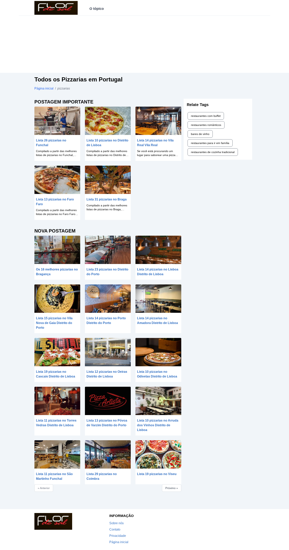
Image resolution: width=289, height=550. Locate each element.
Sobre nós (116, 523)
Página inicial (43, 88)
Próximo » (171, 488)
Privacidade (117, 535)
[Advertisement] (144, 45)
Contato (114, 529)
